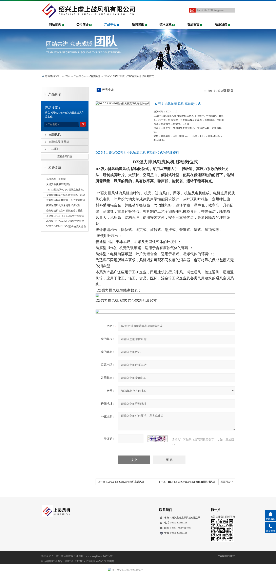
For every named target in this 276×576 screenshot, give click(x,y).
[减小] (224, 90)
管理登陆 (109, 561)
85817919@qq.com (213, 10)
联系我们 (221, 24)
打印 (210, 90)
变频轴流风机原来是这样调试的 (63, 205)
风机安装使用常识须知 (58, 184)
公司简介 (83, 24)
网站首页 (55, 24)
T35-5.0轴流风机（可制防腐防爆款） (65, 189)
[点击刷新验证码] (157, 438)
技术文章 (166, 24)
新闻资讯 (138, 24)
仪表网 (221, 556)
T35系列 (54, 148)
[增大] (231, 90)
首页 (67, 76)
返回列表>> (226, 481)
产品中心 (110, 24)
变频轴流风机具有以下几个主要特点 (65, 200)
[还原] (228, 90)
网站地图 (46, 561)
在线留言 (193, 24)
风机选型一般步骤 (56, 179)
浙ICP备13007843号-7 (76, 561)
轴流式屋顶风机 (59, 141)
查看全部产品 (64, 156)
